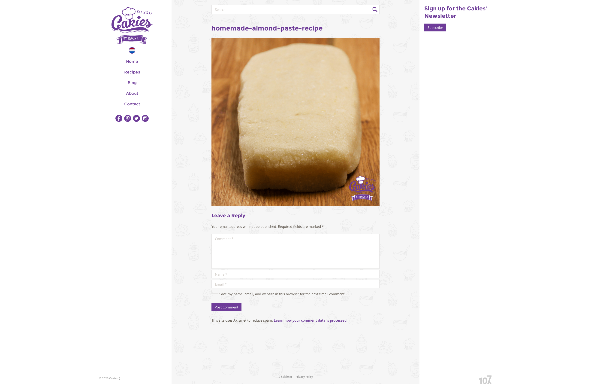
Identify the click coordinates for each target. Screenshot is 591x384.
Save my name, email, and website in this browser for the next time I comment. (282, 294)
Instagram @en (145, 118)
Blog (132, 82)
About (132, 93)
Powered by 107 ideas (483, 379)
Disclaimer (285, 377)
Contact (132, 104)
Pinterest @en (128, 118)
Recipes (132, 72)
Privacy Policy (304, 377)
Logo (132, 25)
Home (132, 61)
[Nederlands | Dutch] (132, 50)
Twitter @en (136, 118)
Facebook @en (119, 118)
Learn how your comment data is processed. (310, 320)
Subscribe (435, 27)
